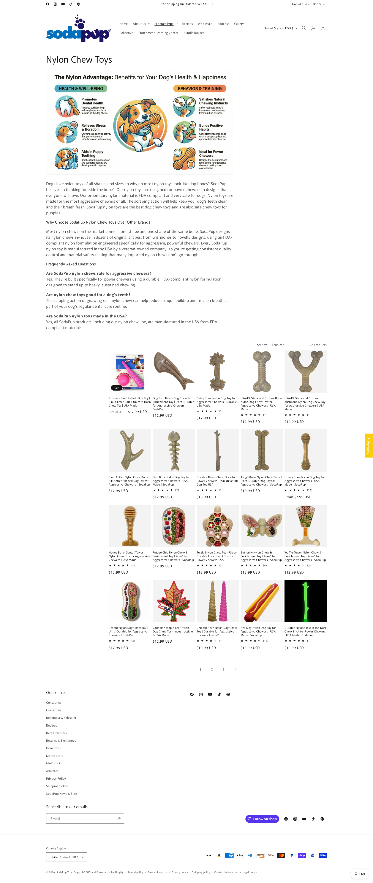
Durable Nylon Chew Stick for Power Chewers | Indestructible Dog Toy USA (218, 480)
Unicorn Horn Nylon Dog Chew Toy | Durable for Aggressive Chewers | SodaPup (217, 631)
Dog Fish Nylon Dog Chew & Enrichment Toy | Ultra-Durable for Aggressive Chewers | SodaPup (173, 403)
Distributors (54, 756)
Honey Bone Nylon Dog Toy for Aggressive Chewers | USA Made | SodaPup (304, 480)
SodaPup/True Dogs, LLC (71, 872)
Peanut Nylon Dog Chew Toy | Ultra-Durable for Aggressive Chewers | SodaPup (128, 631)
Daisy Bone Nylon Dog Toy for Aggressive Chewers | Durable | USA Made (218, 401)
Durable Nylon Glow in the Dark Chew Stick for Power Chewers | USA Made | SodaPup (305, 631)
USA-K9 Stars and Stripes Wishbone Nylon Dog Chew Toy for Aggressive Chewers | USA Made (304, 403)
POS (88, 872)
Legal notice (250, 872)
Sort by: (262, 344)
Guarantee (53, 710)
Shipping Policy (57, 786)
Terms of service (157, 872)
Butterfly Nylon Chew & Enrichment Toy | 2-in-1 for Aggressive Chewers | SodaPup (261, 556)
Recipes (51, 725)
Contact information (226, 872)
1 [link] (200, 669)
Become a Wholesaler (61, 718)
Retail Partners (56, 733)
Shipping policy (201, 872)
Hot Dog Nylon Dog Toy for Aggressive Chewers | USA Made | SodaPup (258, 631)
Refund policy (135, 872)
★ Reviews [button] (368, 445)
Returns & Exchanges (61, 740)
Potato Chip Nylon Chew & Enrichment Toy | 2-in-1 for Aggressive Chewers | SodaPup (173, 556)
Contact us (54, 702)
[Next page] (235, 669)
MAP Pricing (55, 763)
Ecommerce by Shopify (109, 872)
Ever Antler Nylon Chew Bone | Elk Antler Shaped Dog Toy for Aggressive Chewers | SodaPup (129, 480)
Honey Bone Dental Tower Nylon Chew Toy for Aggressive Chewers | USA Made (129, 556)
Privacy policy (180, 872)
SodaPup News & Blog (61, 794)
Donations (53, 748)
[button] (141, 23)
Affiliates (52, 771)
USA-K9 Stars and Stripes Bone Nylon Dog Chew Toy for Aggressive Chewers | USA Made (261, 403)
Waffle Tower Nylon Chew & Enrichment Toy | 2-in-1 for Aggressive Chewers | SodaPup (305, 556)
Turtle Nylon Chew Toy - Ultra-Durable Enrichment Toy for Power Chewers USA (217, 556)
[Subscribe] (119, 818)
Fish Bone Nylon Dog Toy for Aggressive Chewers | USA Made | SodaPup (171, 480)
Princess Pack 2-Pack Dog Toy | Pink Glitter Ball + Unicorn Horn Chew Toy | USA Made (130, 401)
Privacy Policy (56, 778)
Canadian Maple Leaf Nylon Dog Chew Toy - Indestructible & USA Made (173, 631)
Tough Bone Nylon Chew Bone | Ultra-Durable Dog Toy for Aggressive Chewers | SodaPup (261, 480)
